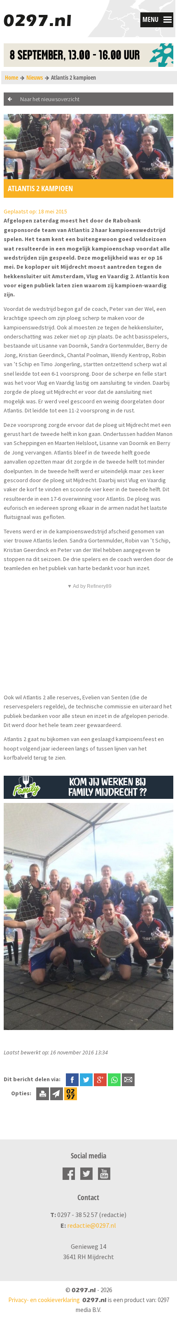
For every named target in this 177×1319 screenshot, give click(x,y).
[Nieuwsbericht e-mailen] (128, 1079)
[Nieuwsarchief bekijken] (70, 1093)
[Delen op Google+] (100, 1079)
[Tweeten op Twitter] (86, 1079)
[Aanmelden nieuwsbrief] (56, 1093)
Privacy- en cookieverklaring (44, 1300)
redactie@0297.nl (91, 1225)
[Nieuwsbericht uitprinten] (42, 1093)
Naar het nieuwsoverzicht (49, 99)
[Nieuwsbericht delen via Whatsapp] (114, 1079)
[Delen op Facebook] (72, 1079)
